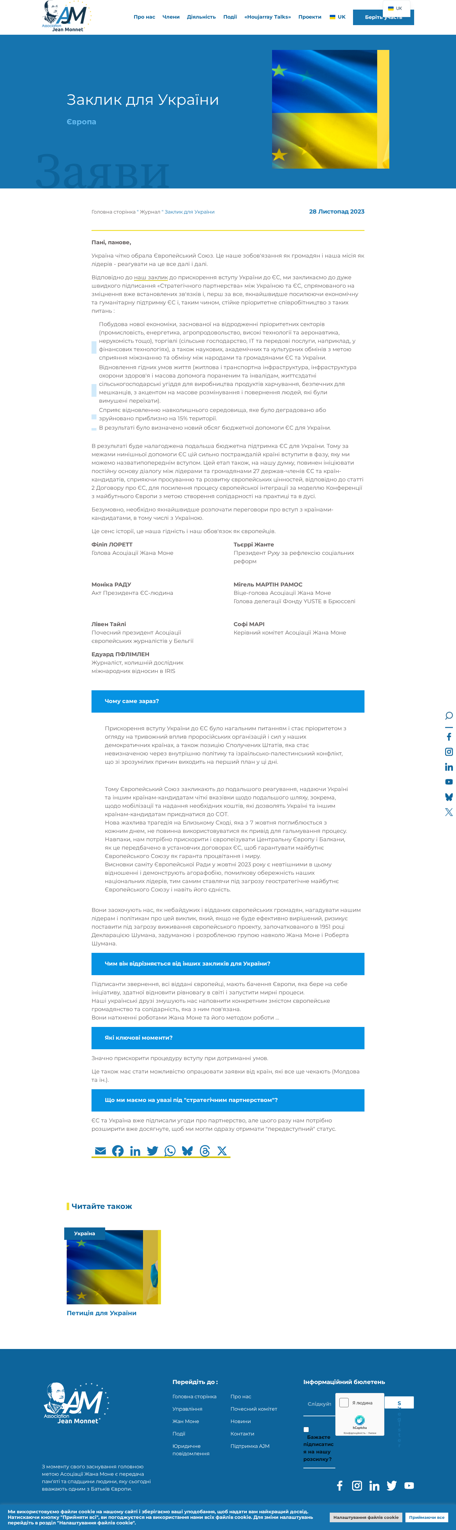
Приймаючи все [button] (427, 1517)
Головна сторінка (114, 212)
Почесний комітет (253, 1409)
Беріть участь (383, 17)
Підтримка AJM (250, 1446)
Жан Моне (185, 1421)
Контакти (242, 1434)
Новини (240, 1421)
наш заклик (151, 277)
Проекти (309, 17)
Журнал (150, 212)
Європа (81, 121)
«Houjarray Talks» (267, 17)
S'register (399, 1404)
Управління (187, 1409)
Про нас (240, 1397)
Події (230, 17)
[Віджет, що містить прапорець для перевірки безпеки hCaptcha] (359, 1414)
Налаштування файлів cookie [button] (366, 1517)
